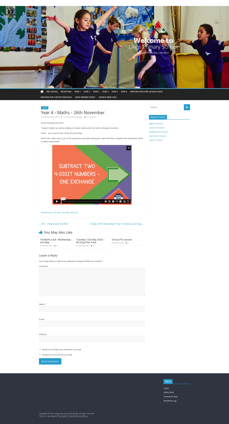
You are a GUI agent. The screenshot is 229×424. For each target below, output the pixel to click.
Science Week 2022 (107, 97)
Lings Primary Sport (85, 97)
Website (43, 334)
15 (94, 246)
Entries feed (169, 392)
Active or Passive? (156, 127)
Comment (43, 266)
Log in (166, 388)
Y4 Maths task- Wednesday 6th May (55, 241)
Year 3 (96, 91)
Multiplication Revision (158, 132)
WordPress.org (170, 401)
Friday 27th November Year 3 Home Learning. (117, 223)
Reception (66, 91)
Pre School (52, 91)
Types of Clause (156, 140)
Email (42, 319)
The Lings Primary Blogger (73, 117)
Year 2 (87, 91)
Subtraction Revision (157, 136)
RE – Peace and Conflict (53, 223)
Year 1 (77, 91)
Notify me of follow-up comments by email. (61, 349)
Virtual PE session (122, 239)
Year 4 (105, 91)
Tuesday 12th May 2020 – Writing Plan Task (90, 241)
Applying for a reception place (56, 97)
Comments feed (170, 396)
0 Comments (91, 117)
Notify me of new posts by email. (57, 354)
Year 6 (124, 91)
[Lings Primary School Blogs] (42, 91)
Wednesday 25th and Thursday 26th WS (59, 212)
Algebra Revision (156, 123)
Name (42, 304)
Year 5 (115, 91)
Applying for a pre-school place (146, 91)
